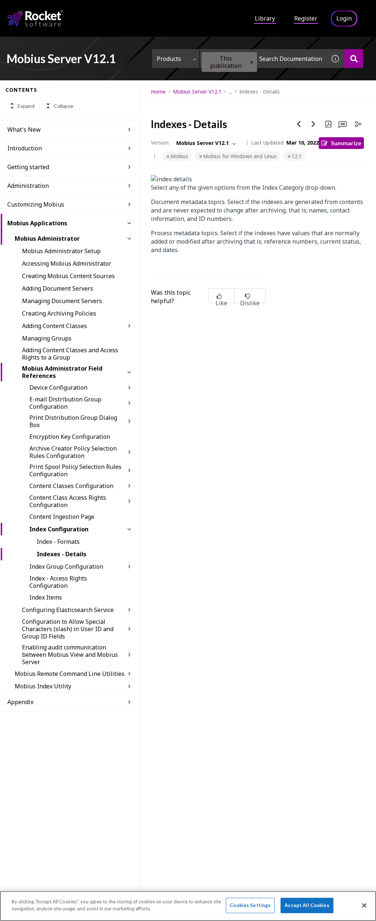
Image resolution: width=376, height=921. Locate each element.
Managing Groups (47, 338)
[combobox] (263, 58)
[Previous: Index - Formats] (299, 124)
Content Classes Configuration (71, 486)
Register (305, 18)
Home (158, 91)
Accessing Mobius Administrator (66, 263)
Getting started (28, 167)
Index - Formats (58, 542)
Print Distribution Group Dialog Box (73, 421)
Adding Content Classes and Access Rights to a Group (70, 353)
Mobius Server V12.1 (197, 91)
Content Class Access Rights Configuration (67, 501)
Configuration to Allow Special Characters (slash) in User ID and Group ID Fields (67, 629)
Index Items (45, 597)
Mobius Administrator (47, 238)
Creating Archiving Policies (59, 313)
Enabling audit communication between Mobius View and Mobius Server (70, 655)
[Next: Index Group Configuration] (313, 124)
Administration (28, 186)
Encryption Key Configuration (69, 437)
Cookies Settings (250, 905)
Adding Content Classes (54, 326)
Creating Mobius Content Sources (68, 276)
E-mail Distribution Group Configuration (65, 403)
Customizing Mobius (35, 204)
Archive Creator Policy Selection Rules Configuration (73, 452)
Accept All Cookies (307, 905)
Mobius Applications (37, 223)
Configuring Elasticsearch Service (68, 610)
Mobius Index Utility (43, 686)
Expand (26, 106)
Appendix (20, 702)
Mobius (179, 156)
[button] (251, 62)
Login (344, 18)
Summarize (346, 142)
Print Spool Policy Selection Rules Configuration (75, 470)
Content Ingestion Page (61, 517)
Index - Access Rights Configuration (58, 582)
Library (265, 18)
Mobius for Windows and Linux (239, 156)
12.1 (296, 156)
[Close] (364, 905)
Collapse (63, 106)
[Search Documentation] (353, 58)
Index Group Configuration (66, 567)
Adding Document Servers (57, 288)
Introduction (24, 148)
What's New (24, 129)
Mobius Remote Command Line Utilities (69, 674)
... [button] (230, 91)
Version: (160, 142)
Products (169, 59)
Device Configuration (58, 387)
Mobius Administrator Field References (62, 372)
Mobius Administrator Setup (61, 251)
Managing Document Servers (62, 301)
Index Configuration (58, 529)
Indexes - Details (61, 554)
